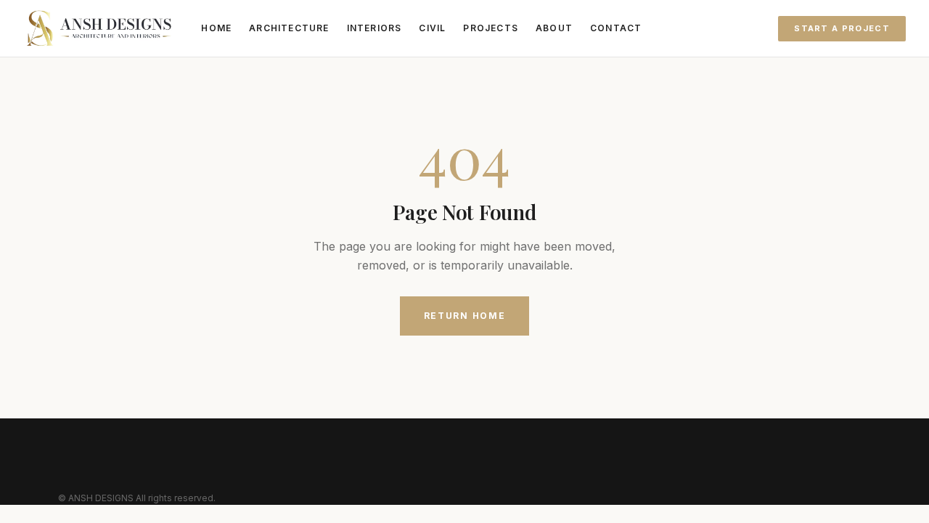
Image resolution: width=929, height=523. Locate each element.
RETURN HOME (464, 315)
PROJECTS (490, 28)
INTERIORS (374, 28)
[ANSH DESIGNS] (99, 28)
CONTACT (616, 28)
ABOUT (554, 28)
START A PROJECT (842, 28)
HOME (216, 28)
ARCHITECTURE (289, 28)
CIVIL (432, 28)
